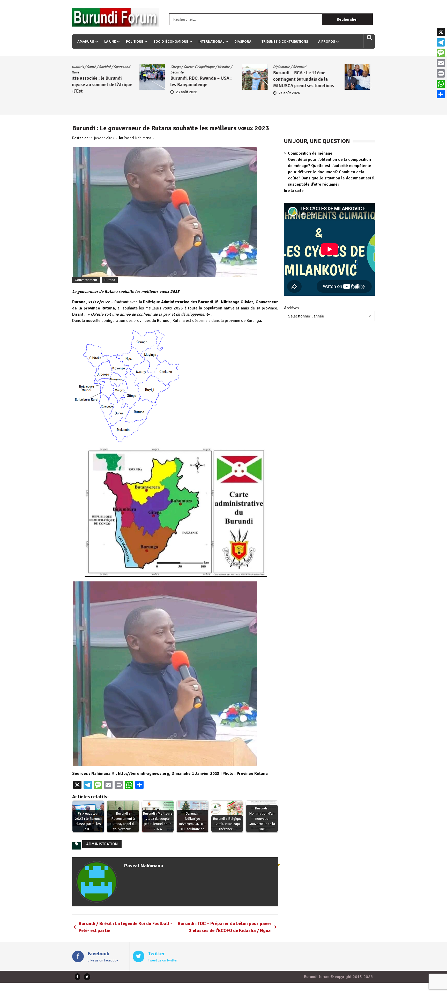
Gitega (108, 67)
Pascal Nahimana (137, 138)
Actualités (316, 67)
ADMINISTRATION (102, 844)
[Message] (441, 53)
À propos (326, 41)
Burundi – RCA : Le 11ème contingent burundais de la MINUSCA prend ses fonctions (236, 79)
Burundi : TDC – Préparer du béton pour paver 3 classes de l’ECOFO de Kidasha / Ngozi (225, 927)
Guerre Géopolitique (131, 67)
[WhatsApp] (441, 84)
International (211, 41)
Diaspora (242, 41)
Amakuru (85, 41)
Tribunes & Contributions (285, 41)
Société (330, 72)
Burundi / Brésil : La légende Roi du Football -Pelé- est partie (125, 927)
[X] (441, 32)
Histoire (157, 67)
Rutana (109, 280)
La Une (110, 41)
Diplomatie (214, 67)
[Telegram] (441, 42)
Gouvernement (86, 280)
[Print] (441, 73)
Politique (134, 41)
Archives (291, 307)
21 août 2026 (222, 93)
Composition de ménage (310, 153)
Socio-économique (170, 41)
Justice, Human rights (344, 67)
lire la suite (293, 190)
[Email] (441, 63)
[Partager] (441, 94)
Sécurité (109, 72)
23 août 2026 (119, 92)
